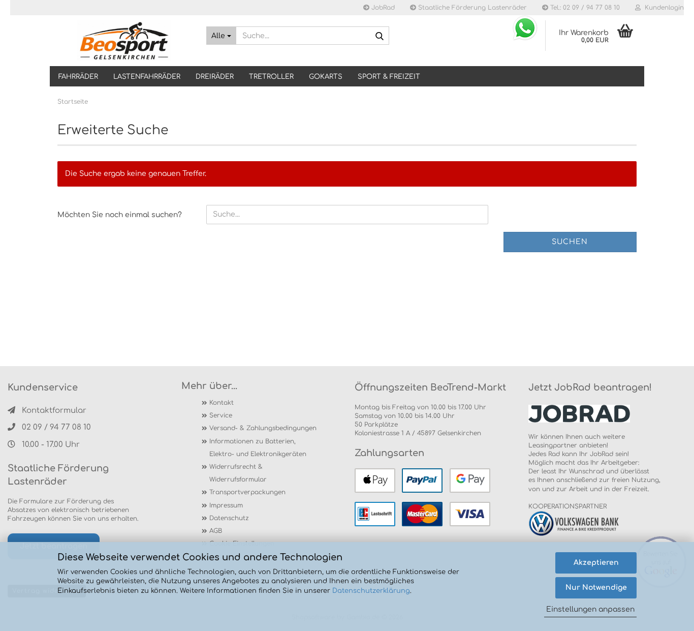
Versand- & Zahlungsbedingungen (263, 428)
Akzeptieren (596, 562)
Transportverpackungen (247, 492)
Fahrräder (78, 76)
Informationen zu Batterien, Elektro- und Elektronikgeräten (257, 448)
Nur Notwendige (596, 587)
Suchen (570, 242)
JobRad (382, 7)
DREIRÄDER (215, 76)
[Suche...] (379, 36)
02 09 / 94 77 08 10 (56, 427)
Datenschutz (229, 518)
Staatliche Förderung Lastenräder (471, 7)
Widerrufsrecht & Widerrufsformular (238, 473)
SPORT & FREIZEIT (389, 76)
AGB (215, 530)
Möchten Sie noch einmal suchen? (119, 215)
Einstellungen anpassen (590, 609)
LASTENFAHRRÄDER (146, 76)
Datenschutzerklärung (371, 590)
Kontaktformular (54, 410)
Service (220, 415)
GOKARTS (325, 76)
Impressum (226, 505)
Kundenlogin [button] (662, 7)
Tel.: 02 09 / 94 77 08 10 (584, 7)
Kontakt (221, 402)
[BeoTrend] (124, 40)
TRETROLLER (271, 76)
